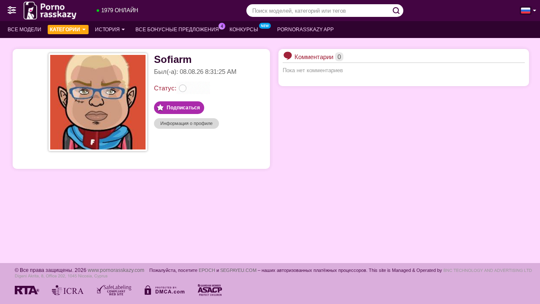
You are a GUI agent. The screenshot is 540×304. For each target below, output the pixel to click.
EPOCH (207, 270)
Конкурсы (244, 30)
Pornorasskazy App (305, 30)
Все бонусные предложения (177, 30)
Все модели (24, 30)
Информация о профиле (186, 123)
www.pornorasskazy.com (116, 270)
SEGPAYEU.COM (238, 270)
